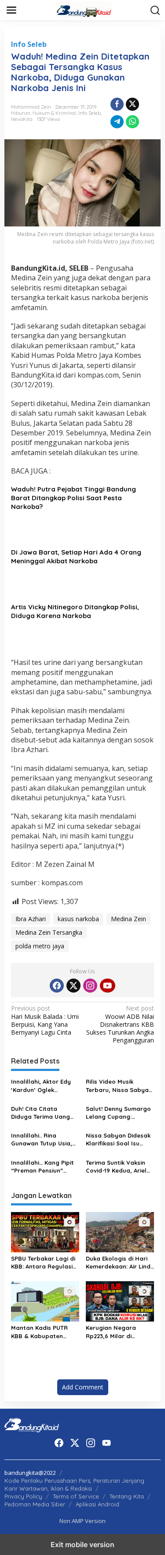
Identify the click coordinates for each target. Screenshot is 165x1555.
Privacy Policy (23, 1496)
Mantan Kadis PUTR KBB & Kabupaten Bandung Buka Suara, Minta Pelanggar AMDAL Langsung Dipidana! (43, 1331)
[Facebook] (57, 986)
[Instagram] (90, 986)
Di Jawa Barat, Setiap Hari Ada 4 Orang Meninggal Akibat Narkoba (76, 556)
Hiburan (20, 113)
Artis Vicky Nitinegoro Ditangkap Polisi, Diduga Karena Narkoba (75, 611)
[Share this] (117, 104)
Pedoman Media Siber (34, 1504)
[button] (155, 10)
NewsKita (22, 119)
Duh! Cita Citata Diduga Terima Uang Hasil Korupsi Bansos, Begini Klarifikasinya (42, 1112)
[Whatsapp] (132, 121)
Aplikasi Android (97, 1504)
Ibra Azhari (30, 919)
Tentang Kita (127, 1496)
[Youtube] (107, 986)
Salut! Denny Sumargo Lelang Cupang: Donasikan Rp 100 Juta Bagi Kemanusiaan (119, 1112)
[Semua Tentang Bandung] (84, 9)
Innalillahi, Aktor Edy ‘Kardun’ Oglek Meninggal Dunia (41, 1085)
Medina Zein (128, 919)
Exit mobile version (82, 1544)
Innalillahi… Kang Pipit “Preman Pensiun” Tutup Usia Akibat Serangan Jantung (42, 1166)
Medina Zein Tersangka (48, 932)
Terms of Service (76, 1496)
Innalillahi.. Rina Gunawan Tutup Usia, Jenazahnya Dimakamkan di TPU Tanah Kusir (41, 1139)
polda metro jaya (39, 946)
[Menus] (11, 10)
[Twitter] (73, 986)
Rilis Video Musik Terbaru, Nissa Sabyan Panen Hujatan (119, 1085)
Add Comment (82, 1387)
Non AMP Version (82, 1521)
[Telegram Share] (117, 121)
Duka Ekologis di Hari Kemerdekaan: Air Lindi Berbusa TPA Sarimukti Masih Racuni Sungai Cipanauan (119, 1262)
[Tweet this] (132, 104)
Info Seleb (29, 44)
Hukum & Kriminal (54, 113)
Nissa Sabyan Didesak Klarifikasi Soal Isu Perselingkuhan (118, 1139)
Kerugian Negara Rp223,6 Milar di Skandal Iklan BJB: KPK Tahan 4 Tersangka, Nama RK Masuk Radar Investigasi (119, 1331)
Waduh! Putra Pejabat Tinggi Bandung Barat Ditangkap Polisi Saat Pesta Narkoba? (73, 498)
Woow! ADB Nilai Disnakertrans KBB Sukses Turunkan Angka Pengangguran (120, 1024)
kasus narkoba (78, 919)
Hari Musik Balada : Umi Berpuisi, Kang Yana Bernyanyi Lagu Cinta (45, 1020)
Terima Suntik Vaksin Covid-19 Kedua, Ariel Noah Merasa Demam (117, 1166)
